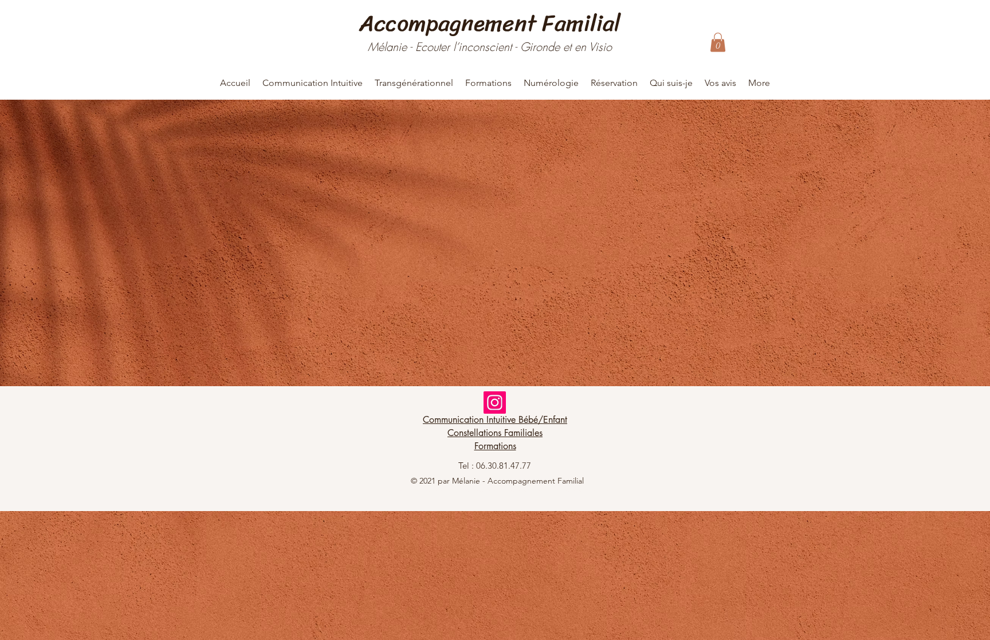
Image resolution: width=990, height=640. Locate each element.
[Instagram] (495, 402)
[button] (718, 42)
